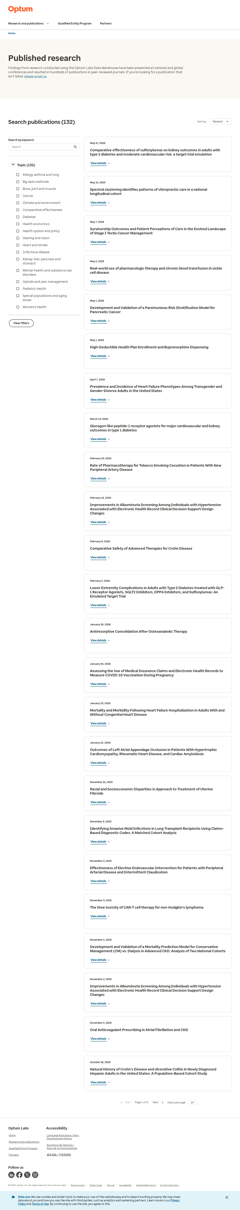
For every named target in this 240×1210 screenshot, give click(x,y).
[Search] (75, 146)
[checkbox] (45, 175)
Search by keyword (21, 140)
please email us (35, 76)
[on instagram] (35, 1175)
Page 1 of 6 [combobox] (141, 1102)
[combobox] (221, 121)
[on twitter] (27, 1175)
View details (98, 163)
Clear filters (21, 323)
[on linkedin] (11, 1175)
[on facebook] (19, 1175)
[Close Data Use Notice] (227, 1197)
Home (11, 33)
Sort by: (201, 121)
